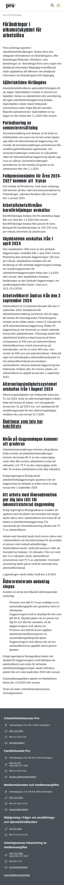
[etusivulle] (9, 5)
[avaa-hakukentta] (52, 5)
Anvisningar (16, 15)
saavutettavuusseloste (17, 875)
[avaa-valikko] (58, 5)
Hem (5, 15)
